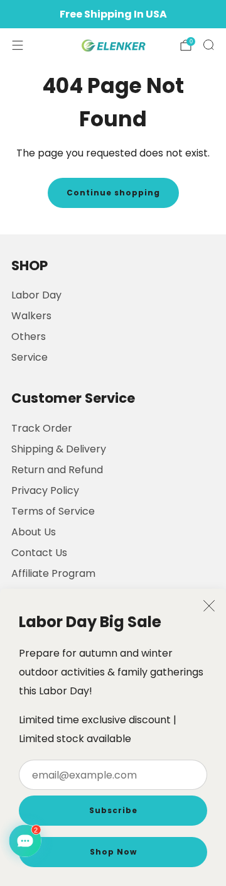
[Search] (208, 44)
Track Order (41, 428)
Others (28, 336)
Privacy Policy (45, 490)
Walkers (31, 316)
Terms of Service (53, 511)
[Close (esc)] (209, 606)
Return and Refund (57, 469)
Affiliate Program (53, 573)
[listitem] (113, 14)
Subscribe (113, 810)
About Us (33, 532)
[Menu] (17, 45)
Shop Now (113, 851)
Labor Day (36, 295)
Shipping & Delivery (58, 449)
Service (29, 357)
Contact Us (39, 552)
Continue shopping (113, 192)
